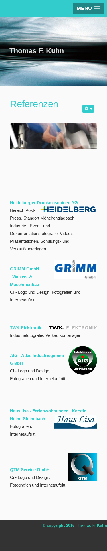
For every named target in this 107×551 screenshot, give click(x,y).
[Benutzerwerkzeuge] (88, 109)
